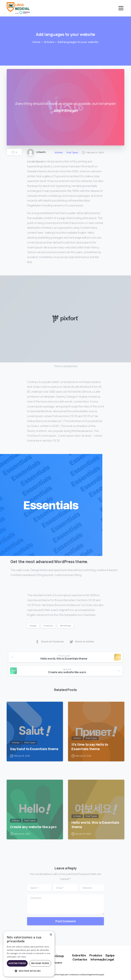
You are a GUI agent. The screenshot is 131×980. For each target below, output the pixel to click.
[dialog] (29, 954)
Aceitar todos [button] (17, 963)
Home (36, 42)
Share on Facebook (52, 641)
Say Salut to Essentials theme (34, 749)
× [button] (50, 934)
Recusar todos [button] (40, 963)
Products (48, 625)
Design (33, 625)
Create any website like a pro (33, 827)
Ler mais (22, 956)
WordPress (65, 625)
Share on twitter (84, 641)
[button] (29, 971)
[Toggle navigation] (121, 8)
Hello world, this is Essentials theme (95, 824)
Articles (49, 42)
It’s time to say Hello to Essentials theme (89, 746)
